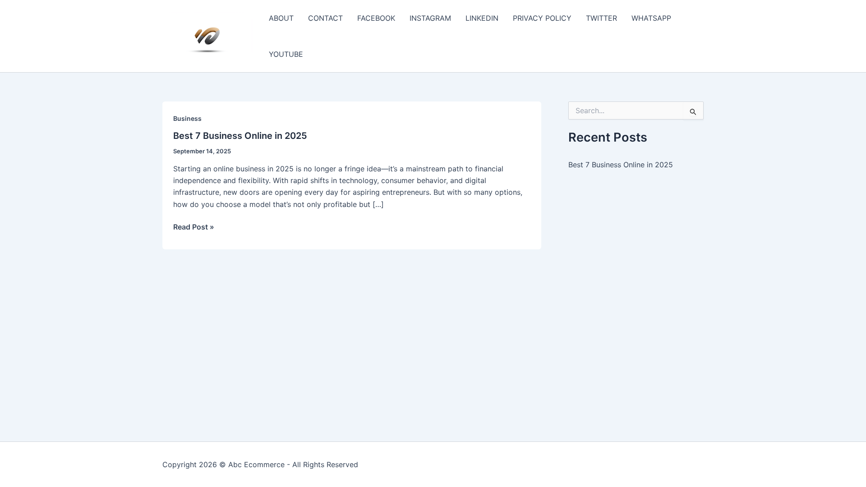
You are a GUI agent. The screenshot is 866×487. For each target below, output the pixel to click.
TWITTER (601, 18)
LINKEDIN (481, 18)
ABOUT (281, 18)
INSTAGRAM (430, 18)
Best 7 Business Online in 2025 (240, 135)
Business (187, 118)
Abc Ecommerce (256, 464)
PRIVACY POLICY (542, 18)
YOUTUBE (286, 54)
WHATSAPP (651, 18)
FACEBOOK (376, 18)
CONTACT (325, 18)
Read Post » (193, 227)
